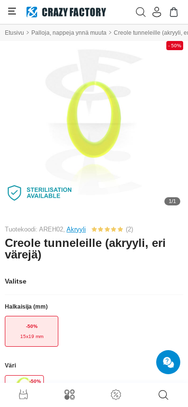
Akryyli (76, 229)
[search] (163, 395)
